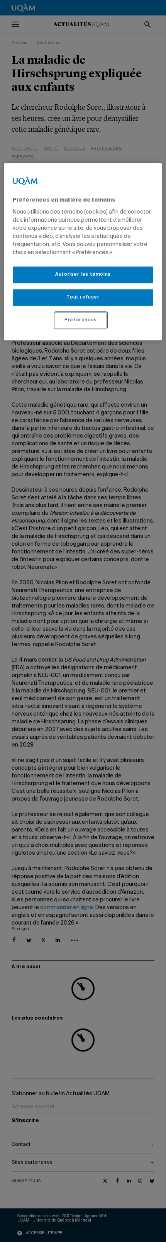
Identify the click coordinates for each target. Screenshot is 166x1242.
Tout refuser (82, 297)
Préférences (80, 320)
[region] (83, 252)
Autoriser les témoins (83, 274)
